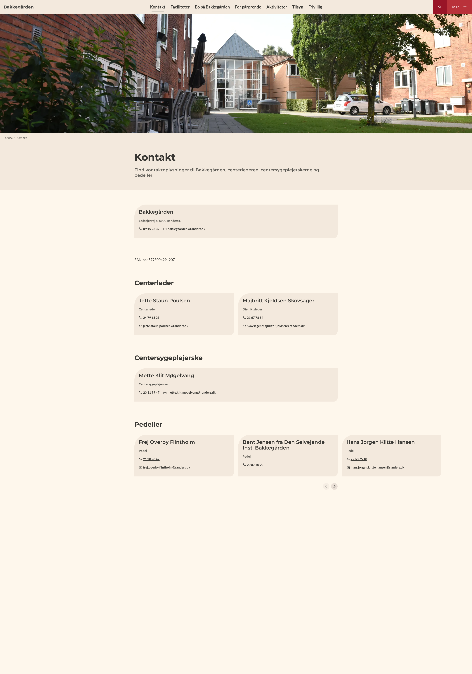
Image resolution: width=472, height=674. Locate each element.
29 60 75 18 (359, 459)
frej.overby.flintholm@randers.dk (166, 467)
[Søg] (440, 7)
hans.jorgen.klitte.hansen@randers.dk (377, 467)
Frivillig (315, 6)
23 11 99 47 (151, 392)
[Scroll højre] (334, 486)
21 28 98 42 (151, 459)
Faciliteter (180, 6)
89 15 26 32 (151, 229)
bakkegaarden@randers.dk (186, 229)
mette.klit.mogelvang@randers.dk (192, 392)
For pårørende (248, 6)
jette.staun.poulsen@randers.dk (165, 326)
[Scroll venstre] (326, 486)
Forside (8, 137)
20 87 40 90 (255, 465)
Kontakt (157, 6)
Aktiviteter (276, 6)
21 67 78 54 (255, 317)
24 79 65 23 (151, 317)
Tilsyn (297, 6)
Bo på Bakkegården (212, 6)
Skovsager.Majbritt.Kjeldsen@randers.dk (276, 326)
